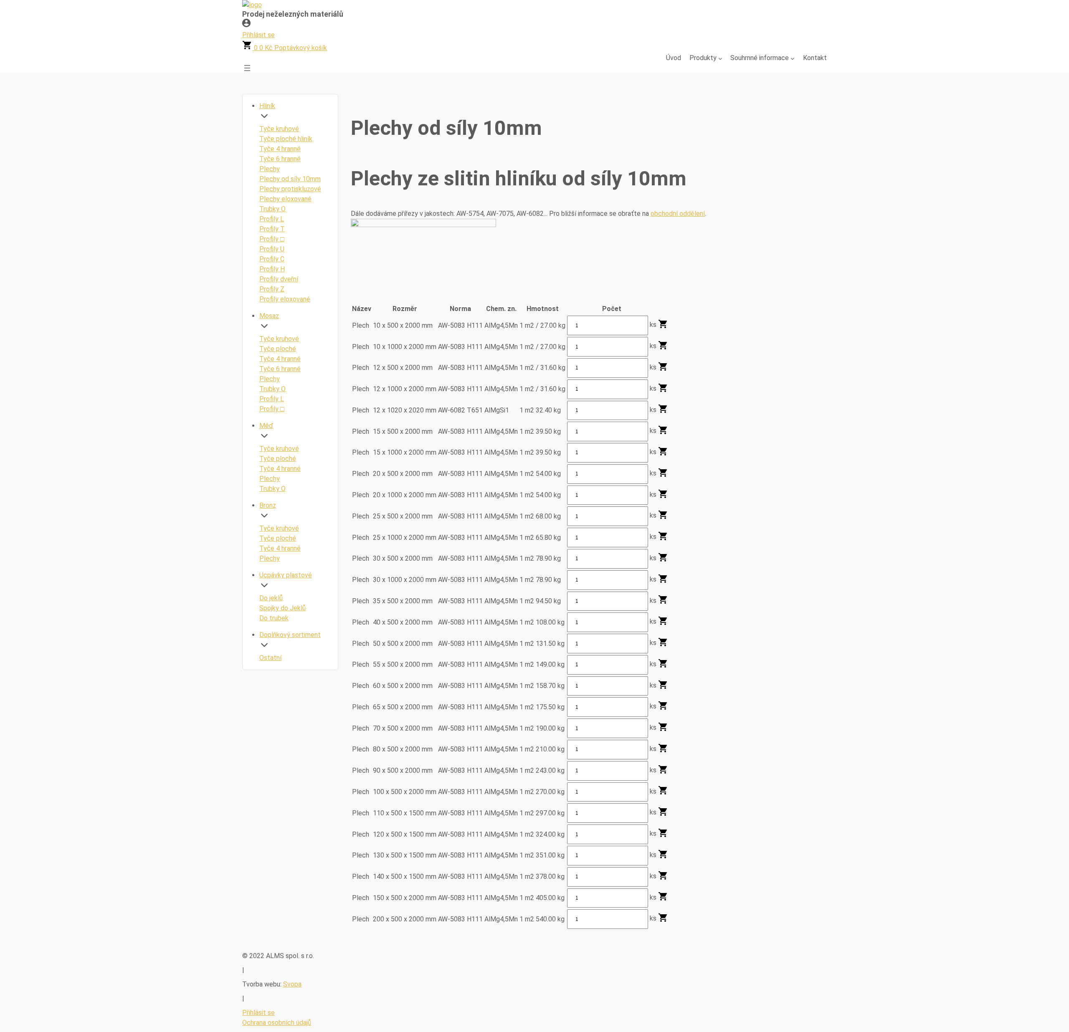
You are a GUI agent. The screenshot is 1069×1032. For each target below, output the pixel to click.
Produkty (703, 58)
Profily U (271, 249)
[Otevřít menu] (247, 68)
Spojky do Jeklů (282, 608)
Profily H (272, 269)
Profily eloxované (284, 299)
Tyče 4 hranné (280, 149)
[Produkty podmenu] (720, 58)
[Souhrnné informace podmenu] (792, 58)
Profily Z (271, 289)
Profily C (271, 259)
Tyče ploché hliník (285, 139)
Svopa (292, 984)
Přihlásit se (258, 1013)
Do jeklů (271, 598)
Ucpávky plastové (285, 575)
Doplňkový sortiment (290, 635)
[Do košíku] (663, 327)
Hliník (267, 106)
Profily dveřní (278, 279)
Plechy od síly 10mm (290, 179)
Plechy (269, 169)
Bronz (267, 505)
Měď (266, 426)
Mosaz (269, 316)
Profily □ (271, 239)
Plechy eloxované (285, 199)
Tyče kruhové (279, 129)
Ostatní (270, 658)
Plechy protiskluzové (290, 189)
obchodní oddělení (678, 214)
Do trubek (274, 618)
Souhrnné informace (759, 58)
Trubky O (272, 209)
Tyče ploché (277, 349)
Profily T (272, 229)
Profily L (271, 219)
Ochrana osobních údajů (276, 1023)
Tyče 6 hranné (280, 159)
